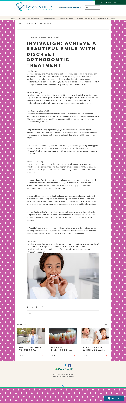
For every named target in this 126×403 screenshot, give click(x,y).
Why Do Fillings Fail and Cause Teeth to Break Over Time (62, 348)
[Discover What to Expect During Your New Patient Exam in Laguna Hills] (31, 336)
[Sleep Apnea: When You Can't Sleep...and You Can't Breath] (95, 336)
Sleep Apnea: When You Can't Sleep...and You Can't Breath (95, 348)
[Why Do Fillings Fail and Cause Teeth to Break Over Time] (63, 336)
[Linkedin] (66, 365)
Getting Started (31, 23)
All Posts (19, 23)
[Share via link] (42, 307)
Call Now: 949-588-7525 (70, 7)
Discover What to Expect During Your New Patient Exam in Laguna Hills (30, 348)
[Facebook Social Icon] (69, 365)
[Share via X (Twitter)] (32, 307)
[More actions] (98, 37)
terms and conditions (66, 376)
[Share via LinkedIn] (37, 307)
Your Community (45, 23)
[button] (107, 23)
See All (107, 324)
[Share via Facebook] (27, 307)
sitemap (55, 376)
